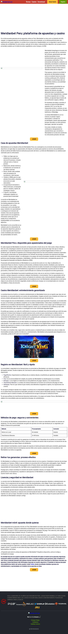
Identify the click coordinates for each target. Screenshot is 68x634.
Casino (34, 2)
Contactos (35, 622)
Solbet (32, 564)
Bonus (28, 2)
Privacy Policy (35, 620)
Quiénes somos (35, 624)
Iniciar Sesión (52, 2)
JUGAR (34, 139)
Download (41, 2)
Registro (63, 2)
